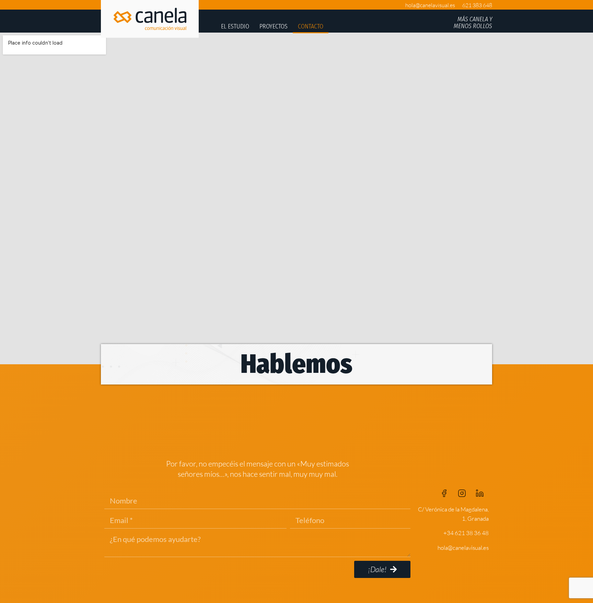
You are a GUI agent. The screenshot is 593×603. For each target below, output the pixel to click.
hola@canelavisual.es (430, 5)
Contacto (310, 26)
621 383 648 (477, 5)
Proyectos (273, 26)
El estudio (235, 26)
